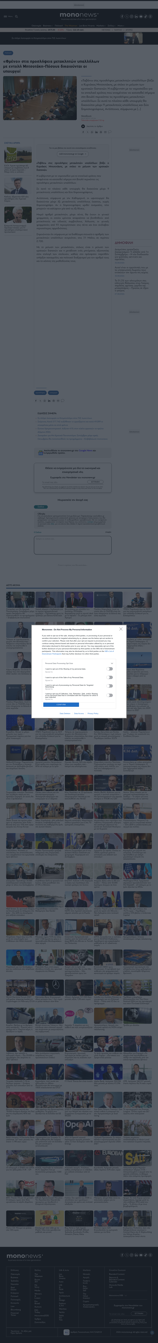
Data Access (79, 713)
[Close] (121, 629)
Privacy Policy (93, 713)
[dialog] (79, 671)
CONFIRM (61, 705)
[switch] (109, 669)
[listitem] (79, 663)
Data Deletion (65, 713)
